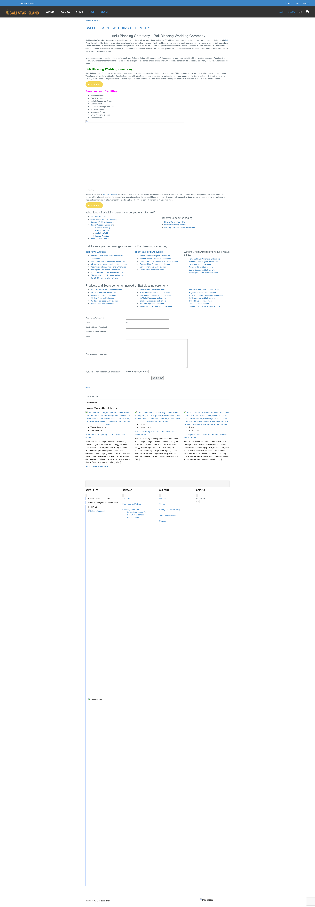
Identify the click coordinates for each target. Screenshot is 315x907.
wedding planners (110, 194)
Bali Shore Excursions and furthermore (155, 295)
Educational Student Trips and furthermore (107, 275)
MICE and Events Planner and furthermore (206, 295)
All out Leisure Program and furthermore (106, 272)
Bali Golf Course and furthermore (153, 300)
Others (79, 12)
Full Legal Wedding (97, 216)
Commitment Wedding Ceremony (103, 219)
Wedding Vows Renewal (100, 238)
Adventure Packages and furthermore (155, 292)
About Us (126, 498)
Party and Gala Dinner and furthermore (204, 258)
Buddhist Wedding (102, 227)
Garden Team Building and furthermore (155, 258)
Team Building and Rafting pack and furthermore (159, 261)
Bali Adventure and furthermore (152, 289)
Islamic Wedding (102, 236)
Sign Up (306, 3)
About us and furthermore (199, 303)
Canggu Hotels (133, 517)
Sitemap (162, 521)
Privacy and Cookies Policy (169, 509)
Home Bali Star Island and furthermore (204, 306)
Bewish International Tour (137, 512)
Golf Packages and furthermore (152, 303)
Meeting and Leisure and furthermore (105, 269)
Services (50, 12)
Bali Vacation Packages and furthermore (156, 306)
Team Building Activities (149, 251)
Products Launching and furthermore (203, 261)
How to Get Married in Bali (174, 221)
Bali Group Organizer (135, 514)
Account (162, 498)
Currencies (200, 498)
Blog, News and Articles (131, 504)
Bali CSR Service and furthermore (104, 278)
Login (297, 3)
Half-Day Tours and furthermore (103, 295)
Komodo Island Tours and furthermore (204, 289)
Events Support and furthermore (202, 270)
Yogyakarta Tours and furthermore (202, 292)
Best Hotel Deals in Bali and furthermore (106, 289)
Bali (226, 40)
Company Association (130, 509)
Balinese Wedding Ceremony (102, 222)
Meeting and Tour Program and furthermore (107, 261)
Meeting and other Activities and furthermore (108, 266)
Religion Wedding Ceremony (101, 224)
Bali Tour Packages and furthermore (104, 300)
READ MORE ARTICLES (97, 466)
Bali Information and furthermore (202, 298)
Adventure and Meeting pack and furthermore (108, 264)
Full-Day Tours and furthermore (102, 298)
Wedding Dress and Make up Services (179, 227)
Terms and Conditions (167, 515)
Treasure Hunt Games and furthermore (155, 264)
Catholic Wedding (102, 230)
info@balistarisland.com (27, 3)
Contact (162, 504)
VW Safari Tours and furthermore (153, 298)
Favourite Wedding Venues (175, 224)
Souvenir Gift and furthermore (201, 267)
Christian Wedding (102, 233)
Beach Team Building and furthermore (155, 255)
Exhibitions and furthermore (200, 264)
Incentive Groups (96, 251)
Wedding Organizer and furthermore (203, 272)
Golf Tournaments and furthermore (153, 266)
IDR (289, 3)
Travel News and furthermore (200, 300)
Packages (65, 12)
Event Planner (93, 20)
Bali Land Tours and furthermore (103, 292)
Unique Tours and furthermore (152, 269)
